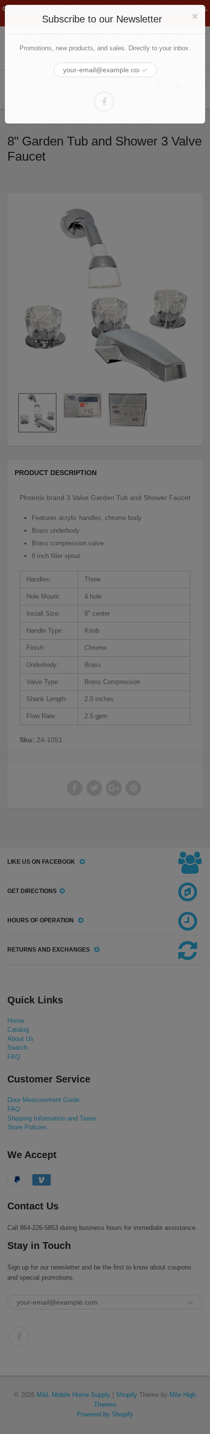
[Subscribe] (144, 70)
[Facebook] (104, 101)
